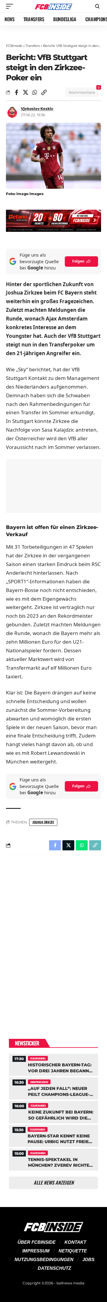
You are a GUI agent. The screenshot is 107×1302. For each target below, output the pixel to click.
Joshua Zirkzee (43, 822)
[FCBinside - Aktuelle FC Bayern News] (53, 6)
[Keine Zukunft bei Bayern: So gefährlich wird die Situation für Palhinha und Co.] (53, 1111)
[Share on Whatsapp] (35, 92)
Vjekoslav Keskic (37, 108)
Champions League (39, 1082)
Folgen (78, 261)
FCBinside (14, 46)
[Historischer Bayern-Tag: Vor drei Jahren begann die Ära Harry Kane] (53, 1064)
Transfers (33, 46)
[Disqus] (53, 937)
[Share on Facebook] (16, 92)
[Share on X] (25, 92)
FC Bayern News (37, 1058)
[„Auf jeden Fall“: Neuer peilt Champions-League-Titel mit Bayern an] (53, 1087)
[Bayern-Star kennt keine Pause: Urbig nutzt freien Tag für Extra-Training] (53, 1135)
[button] (11, 6)
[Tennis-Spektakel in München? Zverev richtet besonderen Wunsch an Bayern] (53, 1158)
